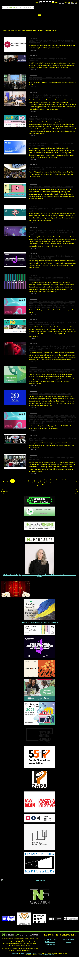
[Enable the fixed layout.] (60, 2)
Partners (22, 953)
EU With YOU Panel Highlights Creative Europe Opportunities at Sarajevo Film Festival (48, 96)
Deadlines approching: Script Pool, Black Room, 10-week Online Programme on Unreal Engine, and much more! (51, 232)
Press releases (33, 38)
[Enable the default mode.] (41, 2)
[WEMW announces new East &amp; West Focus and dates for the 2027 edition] (15, 171)
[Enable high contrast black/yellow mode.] (50, 2)
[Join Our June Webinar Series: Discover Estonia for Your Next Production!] (15, 439)
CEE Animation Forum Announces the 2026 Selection (51, 187)
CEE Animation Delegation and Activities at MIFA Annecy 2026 (49, 279)
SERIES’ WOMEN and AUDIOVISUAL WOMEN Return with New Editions (52, 42)
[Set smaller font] (69, 2)
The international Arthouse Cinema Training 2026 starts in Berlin (50, 79)
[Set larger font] (76, 2)
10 (67, 481)
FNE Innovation (50, 944)
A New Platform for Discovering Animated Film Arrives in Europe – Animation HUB (51, 257)
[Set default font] (72, 2)
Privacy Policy (15, 953)
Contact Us (28, 953)
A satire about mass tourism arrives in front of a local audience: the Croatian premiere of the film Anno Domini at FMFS (52, 348)
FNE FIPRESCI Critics (50, 939)
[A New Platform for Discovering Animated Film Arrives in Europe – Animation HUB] (15, 260)
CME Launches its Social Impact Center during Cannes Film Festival (51, 458)
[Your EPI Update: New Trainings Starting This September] (15, 58)
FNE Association (50, 942)
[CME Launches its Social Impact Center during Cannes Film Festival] (15, 461)
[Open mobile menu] (39, 14)
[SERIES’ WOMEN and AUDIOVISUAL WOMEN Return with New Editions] (15, 44)
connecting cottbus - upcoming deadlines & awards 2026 (51, 210)
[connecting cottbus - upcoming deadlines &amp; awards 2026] (15, 212)
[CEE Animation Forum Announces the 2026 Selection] (15, 190)
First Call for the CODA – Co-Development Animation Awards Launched (51, 144)
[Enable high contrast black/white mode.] (47, 2)
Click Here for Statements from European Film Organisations (39, 622)
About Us (35, 953)
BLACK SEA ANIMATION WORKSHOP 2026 (45, 119)
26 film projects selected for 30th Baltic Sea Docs (50, 394)
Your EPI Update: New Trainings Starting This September (48, 59)
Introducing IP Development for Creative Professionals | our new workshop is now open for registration (52, 371)
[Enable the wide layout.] (63, 2)
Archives (68, 942)
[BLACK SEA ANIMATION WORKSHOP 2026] (15, 121)
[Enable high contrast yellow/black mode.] (53, 2)
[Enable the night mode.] (44, 2)
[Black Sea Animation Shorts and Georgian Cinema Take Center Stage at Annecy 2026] (15, 326)
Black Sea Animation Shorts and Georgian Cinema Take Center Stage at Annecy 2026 (52, 323)
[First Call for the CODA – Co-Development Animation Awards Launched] (15, 147)
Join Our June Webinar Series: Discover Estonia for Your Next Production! (52, 439)
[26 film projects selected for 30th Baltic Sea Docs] (15, 397)
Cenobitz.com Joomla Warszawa (46, 954)
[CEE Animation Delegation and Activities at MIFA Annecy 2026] (15, 281)
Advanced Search (68, 939)
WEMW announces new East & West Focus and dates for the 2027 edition (51, 168)
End (76, 481)
